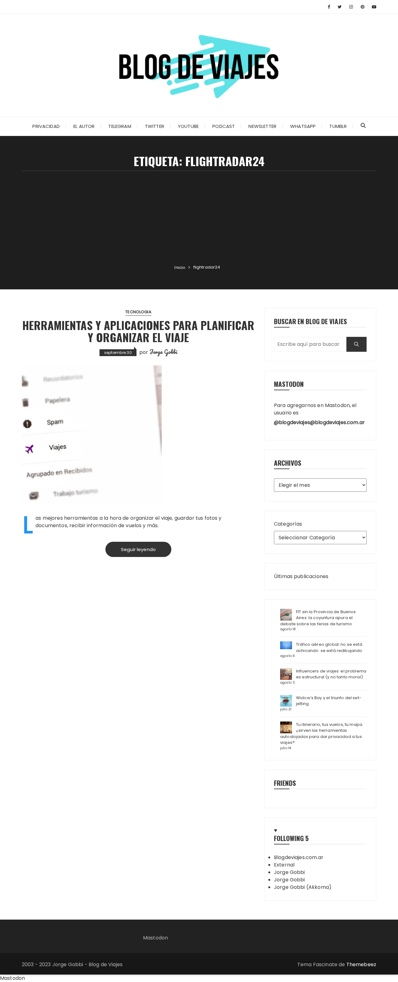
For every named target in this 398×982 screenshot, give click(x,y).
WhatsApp (303, 126)
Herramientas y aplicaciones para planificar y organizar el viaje (138, 331)
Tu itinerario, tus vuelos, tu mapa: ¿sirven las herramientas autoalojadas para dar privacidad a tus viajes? (321, 734)
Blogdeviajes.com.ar (298, 857)
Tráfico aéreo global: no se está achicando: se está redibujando (329, 647)
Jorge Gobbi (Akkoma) (302, 887)
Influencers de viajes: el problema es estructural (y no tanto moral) (331, 674)
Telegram (119, 126)
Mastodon (155, 937)
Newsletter (262, 126)
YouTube (188, 126)
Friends (285, 783)
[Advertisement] (199, 217)
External (284, 864)
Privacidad (46, 126)
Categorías (288, 523)
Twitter (154, 126)
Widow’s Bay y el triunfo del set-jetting (328, 701)
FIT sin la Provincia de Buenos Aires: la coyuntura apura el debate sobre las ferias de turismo (318, 618)
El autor (84, 126)
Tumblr (338, 126)
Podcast (223, 126)
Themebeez (361, 964)
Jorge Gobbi (164, 351)
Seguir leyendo (138, 549)
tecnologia (138, 312)
